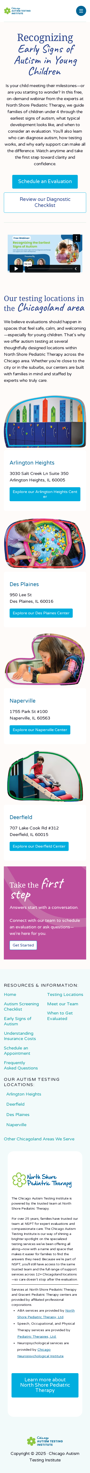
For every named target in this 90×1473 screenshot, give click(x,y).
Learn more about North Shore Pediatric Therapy (45, 1385)
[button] (81, 11)
